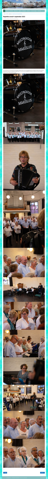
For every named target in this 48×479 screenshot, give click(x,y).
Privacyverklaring (42, 477)
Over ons (7, 10)
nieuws (17, 18)
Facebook (39, 10)
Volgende (42, 472)
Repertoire (16, 10)
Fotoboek (11, 10)
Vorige (5, 472)
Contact (28, 10)
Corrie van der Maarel (6, 18)
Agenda (20, 10)
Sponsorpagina (34, 10)
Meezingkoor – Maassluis (24, 4)
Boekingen (24, 10)
